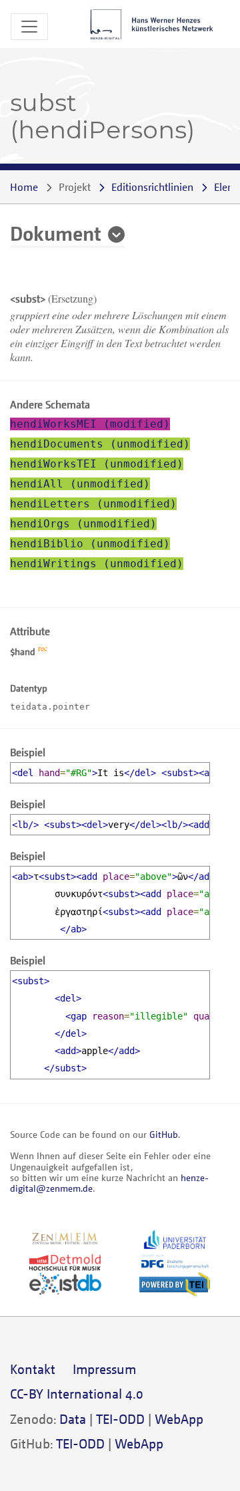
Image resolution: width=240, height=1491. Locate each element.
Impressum (104, 1369)
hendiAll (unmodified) (80, 483)
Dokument (55, 232)
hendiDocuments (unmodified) (100, 444)
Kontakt (32, 1369)
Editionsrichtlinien (152, 187)
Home (24, 187)
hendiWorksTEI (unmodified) (96, 464)
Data (72, 1419)
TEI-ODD (120, 1419)
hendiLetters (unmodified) (93, 503)
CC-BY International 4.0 (76, 1393)
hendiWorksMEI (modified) (90, 424)
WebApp (179, 1419)
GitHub (163, 1134)
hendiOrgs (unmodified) (83, 523)
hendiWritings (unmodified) (96, 563)
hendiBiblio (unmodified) (90, 543)
